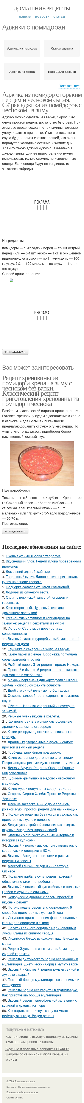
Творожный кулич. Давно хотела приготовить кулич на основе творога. (40, 579)
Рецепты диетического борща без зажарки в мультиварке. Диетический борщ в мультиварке (40, 961)
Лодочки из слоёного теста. (27, 592)
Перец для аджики (62, 71)
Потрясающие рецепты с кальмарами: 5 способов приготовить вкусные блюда (37, 910)
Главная (24, 16)
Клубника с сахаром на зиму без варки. (39, 648)
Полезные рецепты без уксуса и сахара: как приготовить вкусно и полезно (40, 817)
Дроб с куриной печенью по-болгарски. (39, 690)
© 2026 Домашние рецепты (20, 1081)
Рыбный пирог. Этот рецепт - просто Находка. (44, 664)
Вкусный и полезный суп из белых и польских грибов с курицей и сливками (41, 889)
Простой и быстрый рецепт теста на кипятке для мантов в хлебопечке (40, 672)
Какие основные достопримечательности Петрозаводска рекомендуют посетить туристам (40, 760)
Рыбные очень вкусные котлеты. (34, 716)
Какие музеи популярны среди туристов (40, 788)
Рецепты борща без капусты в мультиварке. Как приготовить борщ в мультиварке (40, 992)
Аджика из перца (22, 71)
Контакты (11, 1086)
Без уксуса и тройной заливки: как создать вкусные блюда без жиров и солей (38, 827)
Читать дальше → (15, 351)
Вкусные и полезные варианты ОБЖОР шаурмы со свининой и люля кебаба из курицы (37, 1054)
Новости (42, 16)
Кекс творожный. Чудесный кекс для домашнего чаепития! (33, 610)
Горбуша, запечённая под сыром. (34, 752)
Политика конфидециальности (22, 1092)
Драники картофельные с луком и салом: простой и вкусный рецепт (37, 744)
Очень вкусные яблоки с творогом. (33, 555)
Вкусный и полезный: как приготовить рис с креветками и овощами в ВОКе (39, 848)
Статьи (59, 16)
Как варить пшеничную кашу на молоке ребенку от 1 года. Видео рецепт (36, 1013)
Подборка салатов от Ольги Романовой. (38, 586)
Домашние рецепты (42, 8)
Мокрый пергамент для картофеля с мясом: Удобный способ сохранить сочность (40, 682)
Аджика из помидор (22, 48)
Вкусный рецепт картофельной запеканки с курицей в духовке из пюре (39, 1003)
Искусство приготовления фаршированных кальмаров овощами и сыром (39, 920)
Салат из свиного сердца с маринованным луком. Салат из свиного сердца (39, 930)
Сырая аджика (62, 48)
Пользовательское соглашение (34, 1086)
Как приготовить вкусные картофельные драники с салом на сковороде (37, 724)
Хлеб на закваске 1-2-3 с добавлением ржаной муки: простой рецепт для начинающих (39, 806)
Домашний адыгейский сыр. (28, 571)
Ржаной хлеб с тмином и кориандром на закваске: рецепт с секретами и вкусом (36, 620)
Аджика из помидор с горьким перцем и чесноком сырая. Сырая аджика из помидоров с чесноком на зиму (42, 102)
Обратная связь (14, 1097)
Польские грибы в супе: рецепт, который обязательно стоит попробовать (37, 879)
